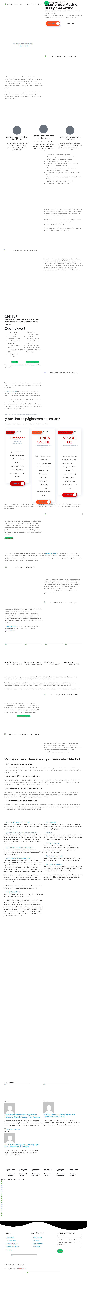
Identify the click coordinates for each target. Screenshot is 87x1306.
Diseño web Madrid (11, 1170)
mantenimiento (10, 631)
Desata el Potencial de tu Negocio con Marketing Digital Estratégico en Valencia (22, 1115)
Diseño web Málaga (23, 1174)
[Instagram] (46, 1256)
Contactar (16, 483)
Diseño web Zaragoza (61, 1174)
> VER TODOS (9, 1083)
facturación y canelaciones (54, 864)
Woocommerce (19, 365)
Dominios (49, 833)
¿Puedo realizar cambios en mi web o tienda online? (21, 833)
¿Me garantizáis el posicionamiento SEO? (18, 858)
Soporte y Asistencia (52, 843)
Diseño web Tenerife (48, 1174)
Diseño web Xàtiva (74, 1170)
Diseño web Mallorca (36, 1174)
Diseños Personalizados (13, 892)
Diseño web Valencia (36, 1170)
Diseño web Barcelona (23, 1170)
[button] (24, 822)
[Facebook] (55, 1256)
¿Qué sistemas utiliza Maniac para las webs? (19, 848)
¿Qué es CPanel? (51, 822)
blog (32, 365)
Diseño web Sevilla (74, 1174)
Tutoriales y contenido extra (54, 856)
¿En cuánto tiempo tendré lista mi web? (18, 822)
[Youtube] (51, 1256)
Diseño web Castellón (48, 1170)
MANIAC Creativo (11, 391)
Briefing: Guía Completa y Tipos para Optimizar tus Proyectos (59, 1115)
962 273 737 (22, 1268)
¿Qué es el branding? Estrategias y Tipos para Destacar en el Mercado (21, 1145)
